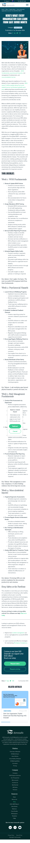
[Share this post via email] (20, 33)
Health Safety (12, 9)
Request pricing (15, 669)
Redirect (15, 426)
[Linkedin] (10, 827)
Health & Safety (18, 27)
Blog (7, 9)
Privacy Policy (11, 835)
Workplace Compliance (20, 643)
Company (15, 773)
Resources (14, 799)
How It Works (15, 756)
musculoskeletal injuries (8, 77)
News (14, 797)
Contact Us (15, 782)
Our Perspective (15, 778)
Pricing (15, 765)
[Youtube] (19, 827)
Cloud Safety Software (15, 758)
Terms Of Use (19, 835)
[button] (13, 1)
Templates (14, 816)
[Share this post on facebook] (12, 33)
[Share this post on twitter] (17, 33)
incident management (18, 633)
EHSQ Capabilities (15, 761)
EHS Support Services (15, 775)
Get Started (15, 785)
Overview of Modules (15, 751)
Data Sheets (14, 806)
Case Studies (14, 811)
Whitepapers (14, 813)
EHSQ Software (15, 754)
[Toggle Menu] (27, 5)
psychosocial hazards (16, 73)
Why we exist (15, 780)
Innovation (15, 763)
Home (3, 9)
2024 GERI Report (14, 804)
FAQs (14, 818)
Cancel (15, 431)
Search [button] (8, 1)
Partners (15, 789)
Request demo (15, 664)
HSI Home (15, 787)
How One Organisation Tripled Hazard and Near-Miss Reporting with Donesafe (14, 716)
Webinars (14, 809)
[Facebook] (15, 827)
